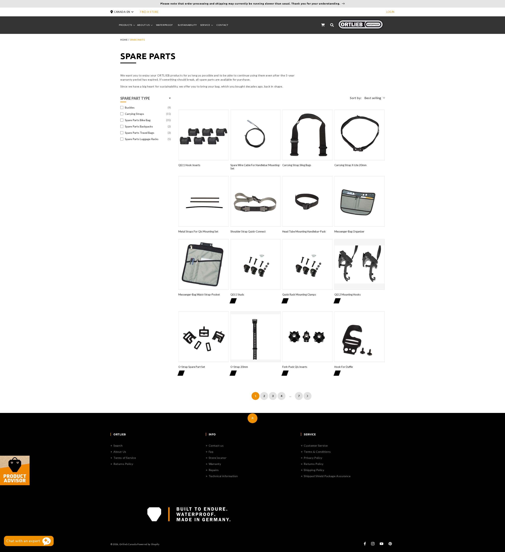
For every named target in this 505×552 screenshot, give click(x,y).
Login (390, 11)
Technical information (223, 476)
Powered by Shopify (148, 544)
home (124, 39)
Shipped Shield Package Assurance (327, 476)
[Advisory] (15, 484)
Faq (211, 451)
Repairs (214, 470)
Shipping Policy (314, 470)
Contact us (216, 445)
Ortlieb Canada (128, 544)
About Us (119, 451)
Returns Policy (123, 464)
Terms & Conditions (317, 451)
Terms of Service (124, 457)
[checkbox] (145, 108)
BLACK (233, 301)
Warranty (215, 464)
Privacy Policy (313, 457)
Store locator (217, 457)
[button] (125, 12)
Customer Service (316, 445)
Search (118, 445)
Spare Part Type (135, 98)
